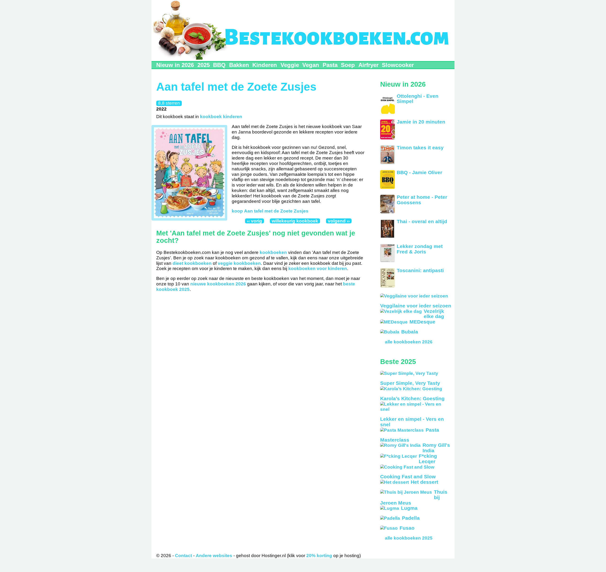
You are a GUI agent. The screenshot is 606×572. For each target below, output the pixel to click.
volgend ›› (339, 220)
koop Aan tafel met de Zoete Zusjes (270, 210)
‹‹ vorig (254, 220)
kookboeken (273, 252)
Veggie (290, 65)
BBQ (219, 65)
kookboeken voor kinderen (317, 268)
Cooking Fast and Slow (408, 476)
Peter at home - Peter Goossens (422, 199)
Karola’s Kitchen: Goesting (412, 398)
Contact (183, 555)
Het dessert (424, 482)
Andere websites (214, 555)
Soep (348, 65)
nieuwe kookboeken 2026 (218, 283)
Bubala (409, 331)
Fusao (407, 528)
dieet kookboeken (192, 263)
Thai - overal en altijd (422, 221)
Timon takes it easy (420, 147)
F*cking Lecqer (428, 458)
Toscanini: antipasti (420, 270)
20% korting (319, 555)
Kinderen (264, 65)
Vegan (310, 65)
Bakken (239, 65)
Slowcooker (398, 65)
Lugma (409, 508)
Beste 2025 (398, 361)
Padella (411, 518)
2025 (203, 65)
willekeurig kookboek (295, 220)
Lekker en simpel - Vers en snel (412, 421)
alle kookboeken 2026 (408, 341)
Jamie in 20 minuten (421, 121)
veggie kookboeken (239, 263)
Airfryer (368, 65)
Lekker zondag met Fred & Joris (420, 249)
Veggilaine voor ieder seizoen (415, 305)
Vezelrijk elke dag (434, 313)
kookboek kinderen (221, 116)
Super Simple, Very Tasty (410, 383)
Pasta (330, 65)
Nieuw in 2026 (175, 65)
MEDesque (422, 321)
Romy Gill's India (436, 447)
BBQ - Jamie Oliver (419, 172)
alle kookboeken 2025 (408, 538)
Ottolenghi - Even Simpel (417, 98)
